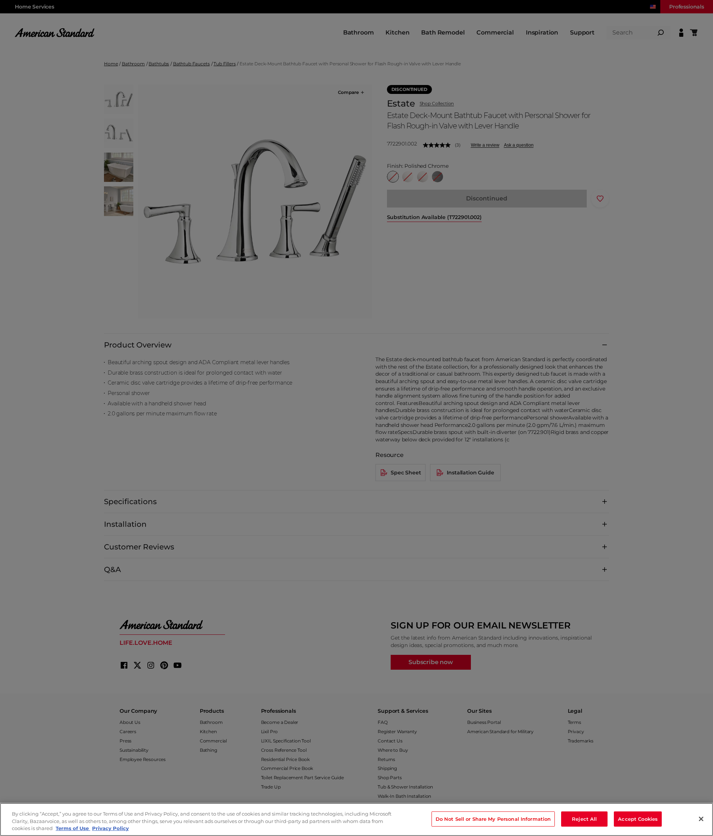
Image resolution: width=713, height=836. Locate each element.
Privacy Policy (110, 828)
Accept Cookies (638, 819)
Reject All (584, 819)
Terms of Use (73, 828)
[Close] (701, 819)
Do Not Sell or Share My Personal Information (493, 819)
